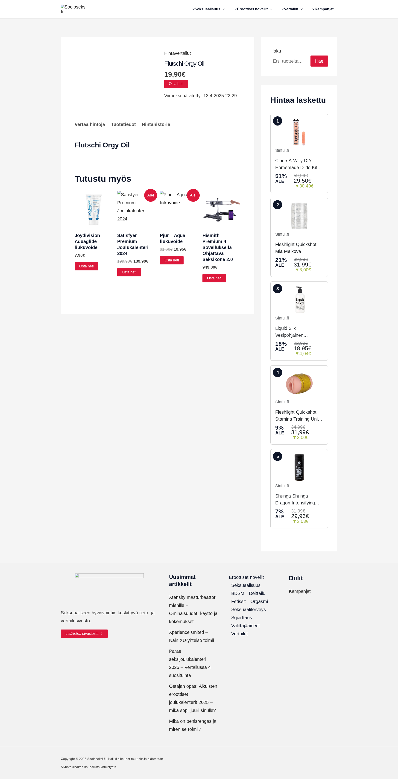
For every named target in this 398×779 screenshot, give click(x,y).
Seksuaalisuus (245, 585)
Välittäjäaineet (245, 625)
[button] (222, 9)
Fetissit (238, 601)
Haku (275, 50)
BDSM (237, 593)
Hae (319, 61)
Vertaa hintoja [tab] (90, 124)
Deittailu (257, 593)
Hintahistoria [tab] (156, 124)
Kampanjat (300, 591)
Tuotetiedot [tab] (123, 124)
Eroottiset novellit (246, 577)
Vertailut (239, 633)
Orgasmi (259, 601)
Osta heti (176, 84)
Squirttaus (241, 617)
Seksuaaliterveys (248, 609)
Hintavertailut (177, 53)
